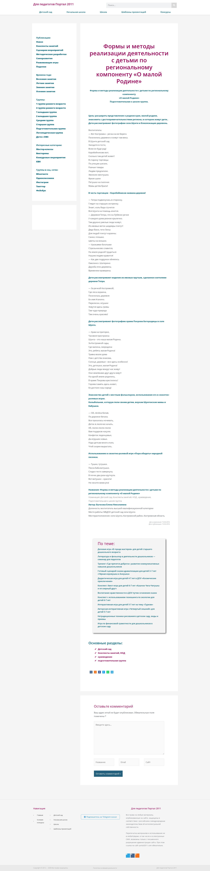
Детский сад (45, 12)
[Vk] (133, 856)
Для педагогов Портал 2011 (53, 4)
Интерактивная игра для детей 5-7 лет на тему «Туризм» (125, 604)
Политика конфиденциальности (105, 868)
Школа (103, 12)
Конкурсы (166, 12)
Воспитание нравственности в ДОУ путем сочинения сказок (127, 593)
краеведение (105, 656)
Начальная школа (76, 12)
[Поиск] (174, 5)
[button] (91, 672)
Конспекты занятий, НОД (111, 653)
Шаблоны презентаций (133, 12)
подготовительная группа (112, 660)
